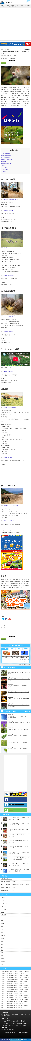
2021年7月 (14, 975)
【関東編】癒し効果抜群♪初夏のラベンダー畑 (19, 722)
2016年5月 (9, 1001)
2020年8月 (21, 979)
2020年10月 (10, 979)
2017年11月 (15, 993)
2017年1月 (20, 997)
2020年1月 (3, 983)
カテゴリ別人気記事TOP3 (24, 664)
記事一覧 (27, 711)
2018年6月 (3, 991)
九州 (2, 917)
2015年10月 (22, 1003)
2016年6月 (3, 1001)
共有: (5, 167)
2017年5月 (26, 995)
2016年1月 (3, 1003)
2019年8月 (9, 985)
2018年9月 (15, 989)
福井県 (5, 247)
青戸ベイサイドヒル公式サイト (11, 505)
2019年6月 (20, 985)
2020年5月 (9, 981)
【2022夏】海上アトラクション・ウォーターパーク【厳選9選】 (19, 870)
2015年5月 (26, 1005)
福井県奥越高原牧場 (6, 155)
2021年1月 (20, 977)
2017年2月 (14, 997)
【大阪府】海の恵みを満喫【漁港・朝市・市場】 (18, 841)
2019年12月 (9, 983)
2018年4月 (14, 991)
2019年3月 (9, 987)
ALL (5, 648)
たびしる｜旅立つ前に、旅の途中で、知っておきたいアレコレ (14, 5)
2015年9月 (3, 1005)
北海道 (2, 923)
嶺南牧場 (3, 161)
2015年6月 (20, 1005)
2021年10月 (22, 973)
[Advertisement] (14, 24)
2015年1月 (20, 1007)
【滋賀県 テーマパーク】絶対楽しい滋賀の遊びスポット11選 (19, 853)
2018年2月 (26, 991)
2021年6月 (20, 975)
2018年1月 (3, 993)
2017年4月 (3, 997)
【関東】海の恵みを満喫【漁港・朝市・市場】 (19, 830)
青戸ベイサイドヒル (6, 163)
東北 (2, 941)
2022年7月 (21, 971)
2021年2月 (14, 977)
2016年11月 (4, 999)
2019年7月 (14, 985)
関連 (4, 171)
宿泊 (2, 932)
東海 (2, 944)
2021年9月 (3, 975)
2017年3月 (9, 997)
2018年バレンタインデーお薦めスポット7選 (18, 698)
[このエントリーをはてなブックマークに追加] (26, 1040)
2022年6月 (26, 971)
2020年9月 (15, 979)
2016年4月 (14, 1001)
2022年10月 (4, 971)
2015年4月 (3, 1007)
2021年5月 (26, 975)
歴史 (2, 950)
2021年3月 (9, 977)
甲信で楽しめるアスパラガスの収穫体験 (17, 748)
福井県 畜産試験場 (8, 371)
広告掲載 (3, 1015)
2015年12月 (9, 1003)
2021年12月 (9, 973)
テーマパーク (4, 903)
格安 (2, 947)
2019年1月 (20, 987)
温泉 (2, 955)
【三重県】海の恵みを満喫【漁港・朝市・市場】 (18, 835)
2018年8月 (21, 989)
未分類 (2, 938)
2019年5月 (26, 985)
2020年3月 (20, 981)
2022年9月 (9, 971)
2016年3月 (20, 1001)
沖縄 (2, 953)
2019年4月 (3, 987)
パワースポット (4, 906)
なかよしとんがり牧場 (6, 159)
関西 (2, 964)
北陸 (29, 5)
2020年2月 (26, 981)
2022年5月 (3, 973)
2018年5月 (9, 991)
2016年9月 (15, 999)
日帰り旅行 (3, 935)
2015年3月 (9, 1007)
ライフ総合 (3, 909)
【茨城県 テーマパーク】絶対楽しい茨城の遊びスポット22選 (19, 824)
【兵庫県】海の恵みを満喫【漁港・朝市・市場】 (18, 847)
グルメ (2, 900)
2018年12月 (26, 987)
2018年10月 (10, 989)
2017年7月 (14, 995)
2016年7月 (27, 999)
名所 (2, 929)
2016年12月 (26, 997)
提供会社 (8, 1014)
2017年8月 (9, 995)
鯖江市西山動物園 (5, 153)
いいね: (5, 169)
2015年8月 (9, 1005)
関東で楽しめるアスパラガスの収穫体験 (17, 735)
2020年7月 (27, 979)
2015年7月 (14, 1005)
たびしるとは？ (15, 1014)
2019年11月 (15, 983)
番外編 (2, 958)
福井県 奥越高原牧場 (9, 275)
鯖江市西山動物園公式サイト (11, 199)
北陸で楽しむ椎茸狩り (6, 656)
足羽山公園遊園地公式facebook (11, 316)
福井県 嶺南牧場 (8, 457)
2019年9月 (3, 985)
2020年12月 (26, 977)
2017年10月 (22, 993)
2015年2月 (14, 1007)
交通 (12, 648)
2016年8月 (21, 999)
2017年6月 (20, 995)
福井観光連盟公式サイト (10, 407)
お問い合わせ (10, 1015)
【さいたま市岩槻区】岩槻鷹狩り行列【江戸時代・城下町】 (24, 658)
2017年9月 (3, 995)
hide (20, 150)
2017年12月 (9, 993)
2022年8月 (15, 971)
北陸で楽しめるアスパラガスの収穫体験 (17, 742)
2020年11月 (4, 979)
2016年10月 (10, 999)
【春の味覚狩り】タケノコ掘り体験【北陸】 (18, 692)
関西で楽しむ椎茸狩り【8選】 (8, 887)
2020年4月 (14, 981)
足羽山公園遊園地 (5, 157)
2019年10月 (22, 983)
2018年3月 (20, 991)
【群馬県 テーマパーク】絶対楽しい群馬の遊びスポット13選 (19, 818)
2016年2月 (26, 1001)
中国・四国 (3, 915)
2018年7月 (27, 989)
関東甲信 (26, 648)
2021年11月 (15, 973)
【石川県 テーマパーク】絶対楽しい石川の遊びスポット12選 (19, 864)
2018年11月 (4, 989)
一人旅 (2, 912)
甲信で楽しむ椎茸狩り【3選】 (15, 656)
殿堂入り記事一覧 (25, 1014)
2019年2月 (14, 987)
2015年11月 (15, 1003)
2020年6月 (3, 981)
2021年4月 (3, 977)
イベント (3, 897)
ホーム (3, 1014)
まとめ (3, 165)
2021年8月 (9, 975)
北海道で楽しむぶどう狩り (7, 890)
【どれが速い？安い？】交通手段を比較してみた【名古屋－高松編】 (19, 858)
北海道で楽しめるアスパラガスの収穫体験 (18, 729)
